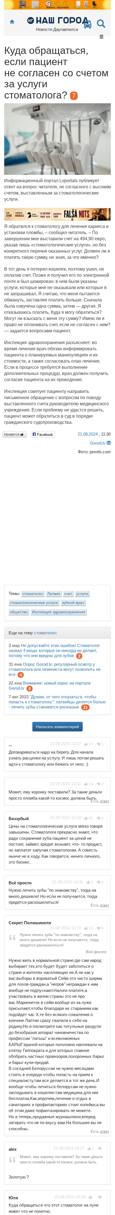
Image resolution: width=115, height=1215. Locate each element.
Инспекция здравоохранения (58, 612)
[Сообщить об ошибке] (109, 443)
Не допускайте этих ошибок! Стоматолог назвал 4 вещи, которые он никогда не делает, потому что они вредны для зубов (54, 650)
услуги (82, 594)
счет (68, 594)
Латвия (53, 594)
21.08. (88, 434)
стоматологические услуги (34, 603)
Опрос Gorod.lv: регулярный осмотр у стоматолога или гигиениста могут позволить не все (54, 669)
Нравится (12, 434)
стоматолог (32, 594)
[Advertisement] (57, 518)
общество (19, 612)
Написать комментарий (57, 726)
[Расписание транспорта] (87, 26)
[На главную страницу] (12, 22)
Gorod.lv (98, 443)
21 (85, 707)
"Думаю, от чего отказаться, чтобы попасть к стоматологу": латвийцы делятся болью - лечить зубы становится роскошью (57, 701)
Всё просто (95, 952)
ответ (104, 801)
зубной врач (73, 603)
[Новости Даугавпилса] (57, 20)
